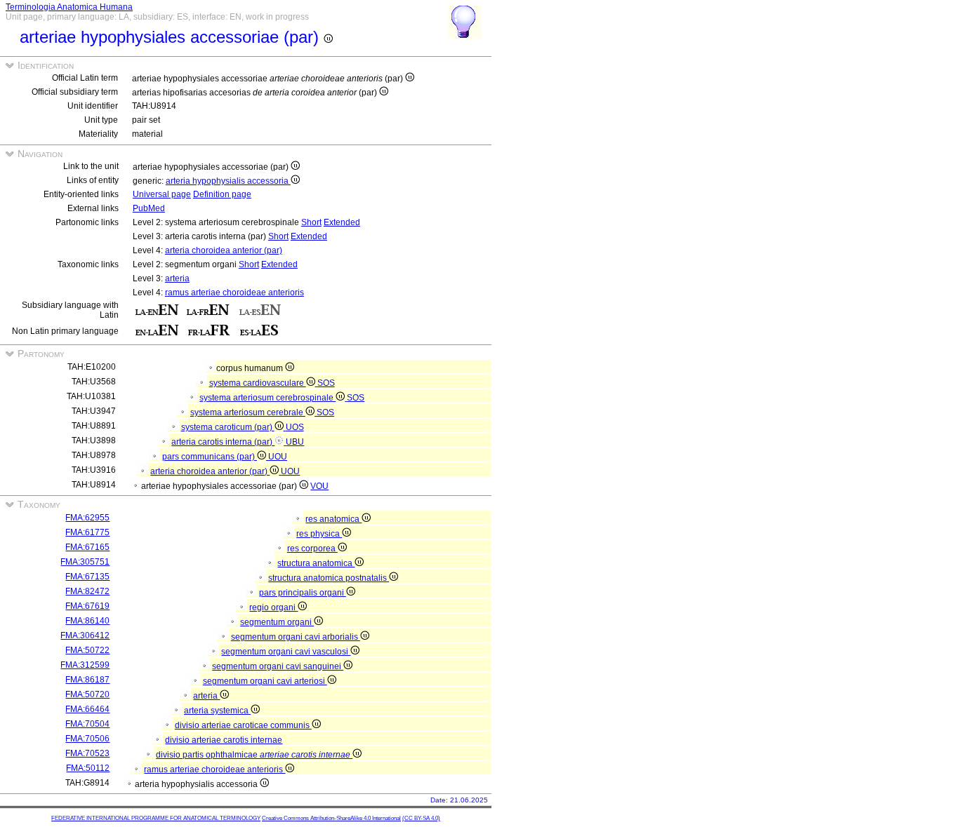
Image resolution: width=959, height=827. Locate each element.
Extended (342, 222)
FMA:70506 (87, 739)
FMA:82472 (87, 591)
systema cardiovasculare (257, 383)
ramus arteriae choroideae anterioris (234, 292)
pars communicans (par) (209, 457)
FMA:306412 (85, 635)
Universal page (162, 194)
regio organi (273, 607)
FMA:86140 (87, 621)
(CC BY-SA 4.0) (421, 818)
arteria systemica (217, 710)
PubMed (149, 208)
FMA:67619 (87, 606)
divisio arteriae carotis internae (223, 740)
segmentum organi (277, 622)
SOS (326, 383)
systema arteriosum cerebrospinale (267, 398)
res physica (319, 534)
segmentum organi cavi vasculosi (285, 652)
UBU (295, 442)
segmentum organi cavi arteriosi (265, 681)
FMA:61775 (87, 532)
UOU (277, 457)
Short (311, 222)
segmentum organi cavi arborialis (295, 637)
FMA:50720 (87, 694)
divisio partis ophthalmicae (253, 755)
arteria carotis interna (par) (223, 442)
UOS (295, 427)
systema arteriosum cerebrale (247, 412)
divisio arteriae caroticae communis (243, 725)
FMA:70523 (87, 753)
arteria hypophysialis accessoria (228, 181)
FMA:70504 (87, 724)
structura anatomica (316, 563)
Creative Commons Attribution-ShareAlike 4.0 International (331, 818)
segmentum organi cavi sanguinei (277, 666)
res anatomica (333, 519)
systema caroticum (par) (228, 427)
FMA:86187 (87, 680)
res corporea (312, 548)
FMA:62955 (87, 518)
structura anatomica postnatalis (328, 578)
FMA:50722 (87, 650)
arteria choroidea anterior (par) (223, 250)
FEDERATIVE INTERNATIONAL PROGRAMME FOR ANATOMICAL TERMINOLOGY (155, 818)
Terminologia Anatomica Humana (69, 7)
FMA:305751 (85, 562)
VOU (319, 486)
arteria (177, 278)
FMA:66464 (87, 709)
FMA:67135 (87, 576)
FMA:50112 (88, 768)
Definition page (222, 194)
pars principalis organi (302, 593)
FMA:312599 (85, 665)
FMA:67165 (87, 547)
